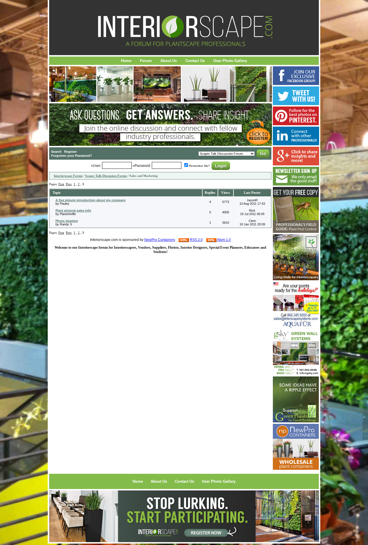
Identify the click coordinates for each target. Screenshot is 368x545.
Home (126, 61)
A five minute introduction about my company (90, 200)
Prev (69, 184)
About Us (168, 61)
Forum (146, 61)
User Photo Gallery (230, 61)
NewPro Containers (159, 240)
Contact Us (195, 61)
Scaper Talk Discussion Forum (106, 175)
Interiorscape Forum (68, 175)
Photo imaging (66, 221)
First (61, 184)
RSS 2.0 (196, 240)
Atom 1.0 (224, 240)
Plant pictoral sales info (73, 210)
